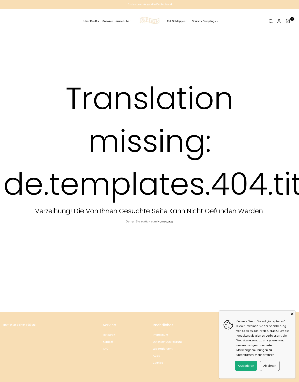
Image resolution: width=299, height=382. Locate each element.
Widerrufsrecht (162, 348)
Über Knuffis (91, 21)
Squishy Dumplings (204, 21)
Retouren (109, 334)
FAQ (105, 348)
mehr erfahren (264, 355)
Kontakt (108, 341)
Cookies (158, 362)
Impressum (160, 334)
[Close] (292, 314)
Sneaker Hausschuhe (115, 21)
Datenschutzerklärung (168, 341)
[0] (288, 21)
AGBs (156, 355)
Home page (165, 221)
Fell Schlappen (176, 21)
